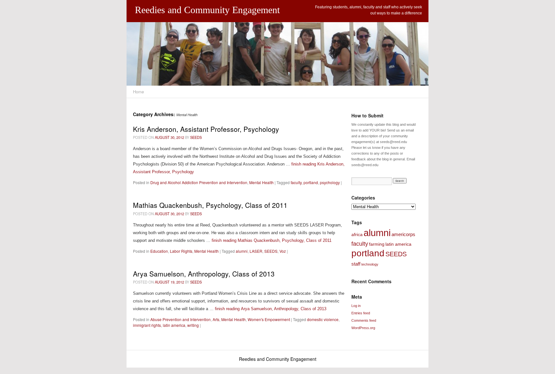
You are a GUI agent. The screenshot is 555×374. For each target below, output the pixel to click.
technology (369, 264)
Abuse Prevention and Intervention (180, 319)
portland (311, 182)
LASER (256, 251)
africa (357, 234)
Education (159, 251)
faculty (296, 182)
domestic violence (323, 319)
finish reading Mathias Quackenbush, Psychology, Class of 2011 (271, 240)
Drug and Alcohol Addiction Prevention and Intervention (198, 182)
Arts (216, 319)
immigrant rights (147, 325)
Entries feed (360, 313)
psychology (330, 182)
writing (193, 325)
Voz (282, 251)
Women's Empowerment (269, 319)
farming (376, 244)
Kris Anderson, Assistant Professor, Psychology (206, 129)
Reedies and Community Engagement (207, 9)
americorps (403, 234)
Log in (356, 306)
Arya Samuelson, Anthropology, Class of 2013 (204, 273)
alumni (242, 251)
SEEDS (196, 137)
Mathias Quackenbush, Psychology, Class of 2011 (210, 205)
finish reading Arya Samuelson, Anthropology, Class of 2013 (270, 308)
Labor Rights (181, 251)
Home (138, 92)
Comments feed (363, 320)
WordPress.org (363, 328)
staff (355, 264)
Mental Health (261, 182)
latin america (174, 325)
